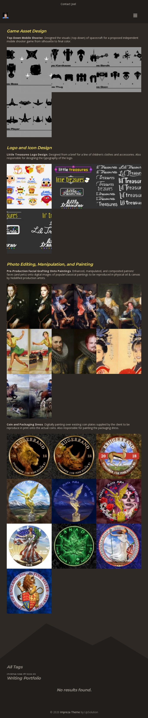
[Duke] (74, 351)
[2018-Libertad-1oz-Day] (29, 501)
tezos (29, 674)
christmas (11, 674)
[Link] (5, 15)
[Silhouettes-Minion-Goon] (118, 69)
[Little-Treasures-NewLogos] (74, 186)
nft (24, 674)
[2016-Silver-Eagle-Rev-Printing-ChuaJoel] (29, 546)
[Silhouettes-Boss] (29, 69)
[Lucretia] (29, 306)
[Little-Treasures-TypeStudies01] (118, 186)
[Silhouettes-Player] (29, 114)
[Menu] (135, 15)
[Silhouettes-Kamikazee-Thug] (74, 69)
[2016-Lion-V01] (29, 591)
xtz (34, 674)
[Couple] (118, 306)
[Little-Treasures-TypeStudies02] (29, 231)
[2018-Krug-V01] (118, 456)
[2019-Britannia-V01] (118, 546)
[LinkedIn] (88, 4)
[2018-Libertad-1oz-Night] (74, 501)
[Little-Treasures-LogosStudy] (29, 186)
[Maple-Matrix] (74, 546)
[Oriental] (118, 351)
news (19, 674)
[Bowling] (29, 351)
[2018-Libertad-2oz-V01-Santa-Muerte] (118, 501)
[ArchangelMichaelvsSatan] (74, 306)
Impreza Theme (70, 712)
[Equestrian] (29, 396)
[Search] (143, 15)
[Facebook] (82, 4)
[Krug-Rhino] (74, 456)
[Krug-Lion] (29, 456)
